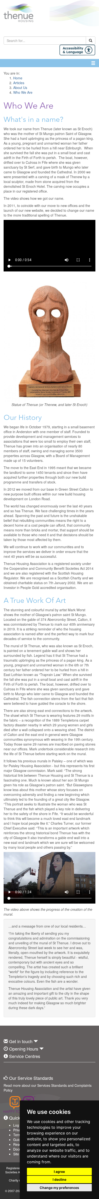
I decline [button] (59, 1179)
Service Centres (24, 1056)
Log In (18, 1125)
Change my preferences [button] (59, 1188)
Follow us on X (17, 1069)
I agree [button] (59, 1172)
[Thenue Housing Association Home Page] (49, 13)
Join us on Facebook (7, 1069)
